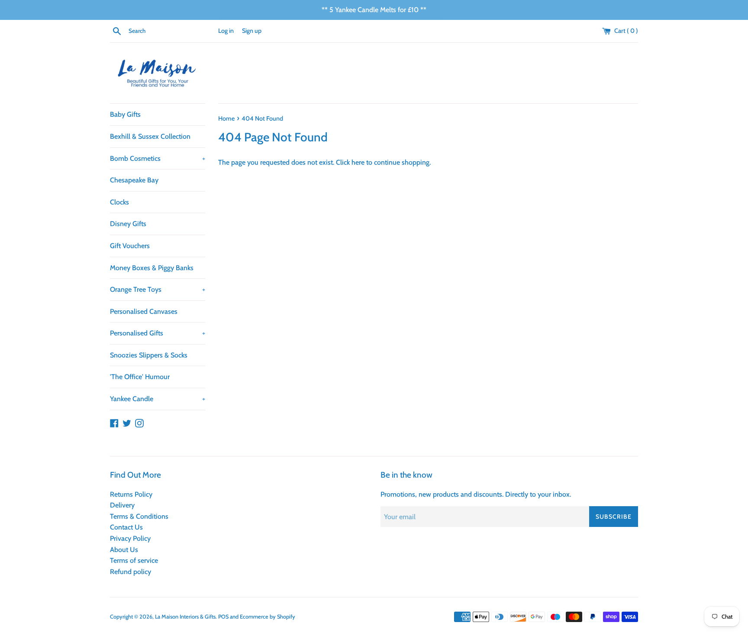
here (357, 162)
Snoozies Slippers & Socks (148, 355)
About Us (124, 550)
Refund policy (130, 572)
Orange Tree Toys (157, 289)
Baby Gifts (125, 114)
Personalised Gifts (157, 333)
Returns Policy (131, 494)
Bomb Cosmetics (157, 158)
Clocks (119, 202)
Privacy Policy (130, 538)
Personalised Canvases (143, 311)
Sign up (251, 31)
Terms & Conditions (139, 516)
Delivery (122, 505)
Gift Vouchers (130, 246)
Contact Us (126, 527)
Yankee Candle (157, 399)
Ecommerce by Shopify (267, 616)
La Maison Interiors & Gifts (185, 616)
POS (223, 616)
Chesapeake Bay (134, 180)
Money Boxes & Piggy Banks (151, 268)
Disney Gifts (128, 224)
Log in (226, 31)
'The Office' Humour (140, 377)
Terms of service (134, 560)
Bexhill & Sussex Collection (150, 136)
